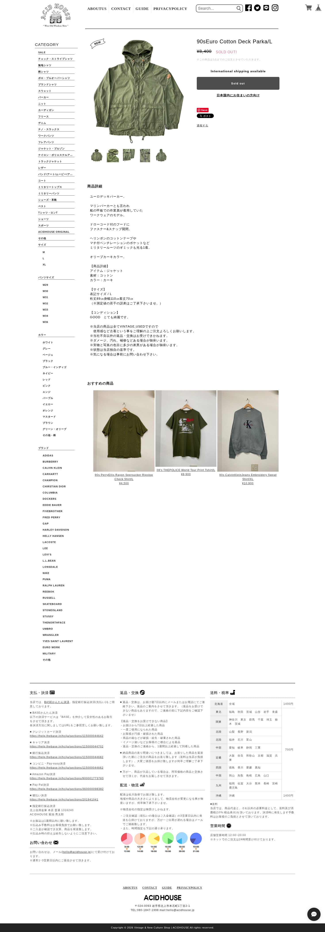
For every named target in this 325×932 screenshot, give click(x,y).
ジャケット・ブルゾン (51, 148)
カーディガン (46, 110)
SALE (42, 52)
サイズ (42, 244)
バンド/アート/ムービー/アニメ (56, 174)
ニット (42, 103)
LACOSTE (49, 542)
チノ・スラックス (48, 129)
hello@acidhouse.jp (77, 852)
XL (44, 264)
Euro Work (51, 647)
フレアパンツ (46, 142)
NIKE (46, 573)
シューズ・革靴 (47, 199)
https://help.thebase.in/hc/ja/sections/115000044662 (66, 767)
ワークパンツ (46, 135)
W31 (45, 297)
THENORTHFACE (54, 622)
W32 (45, 303)
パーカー (43, 97)
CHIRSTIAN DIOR (54, 486)
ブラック (48, 361)
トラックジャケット (50, 161)
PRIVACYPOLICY (170, 9)
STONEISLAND (53, 610)
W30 (45, 291)
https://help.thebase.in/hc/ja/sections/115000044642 (66, 736)
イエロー (48, 404)
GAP (46, 523)
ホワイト (48, 342)
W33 (45, 309)
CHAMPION (50, 480)
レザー (42, 167)
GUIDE (142, 9)
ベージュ (48, 354)
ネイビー (48, 373)
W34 (45, 315)
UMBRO (48, 628)
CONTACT (121, 9)
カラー (42, 335)
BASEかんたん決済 (56, 702)
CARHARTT (50, 474)
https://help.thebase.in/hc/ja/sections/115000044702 (66, 746)
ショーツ (43, 219)
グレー (47, 348)
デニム (42, 123)
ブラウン (48, 422)
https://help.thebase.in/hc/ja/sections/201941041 (64, 799)
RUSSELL (49, 598)
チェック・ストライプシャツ (55, 58)
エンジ (47, 392)
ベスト (42, 206)
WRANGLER (51, 635)
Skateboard (52, 604)
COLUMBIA (50, 492)
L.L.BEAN (49, 560)
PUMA (47, 579)
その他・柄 (49, 435)
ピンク (47, 385)
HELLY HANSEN (53, 536)
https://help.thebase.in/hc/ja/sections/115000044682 (66, 757)
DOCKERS (49, 498)
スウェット (45, 91)
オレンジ (48, 410)
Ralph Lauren (54, 585)
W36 (45, 322)
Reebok (48, 591)
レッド (47, 379)
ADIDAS (48, 455)
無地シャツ (45, 65)
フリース (43, 116)
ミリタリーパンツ (48, 193)
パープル (48, 398)
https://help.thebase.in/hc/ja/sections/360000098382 (67, 789)
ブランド (43, 448)
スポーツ (43, 225)
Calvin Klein (52, 468)
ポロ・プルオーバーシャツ (54, 78)
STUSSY (48, 616)
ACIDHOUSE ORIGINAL (54, 232)
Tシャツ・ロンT (48, 212)
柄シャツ (43, 71)
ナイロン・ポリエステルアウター (56, 155)
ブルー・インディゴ (55, 367)
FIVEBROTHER (53, 511)
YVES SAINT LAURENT (58, 641)
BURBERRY (50, 461)
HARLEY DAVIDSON (56, 529)
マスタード (49, 416)
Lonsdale (50, 567)
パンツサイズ (46, 277)
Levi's (47, 554)
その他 (42, 238)
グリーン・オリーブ (55, 429)
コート (42, 180)
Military (49, 653)
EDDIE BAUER (52, 505)
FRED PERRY (51, 517)
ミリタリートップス (50, 187)
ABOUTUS (97, 9)
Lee (45, 548)
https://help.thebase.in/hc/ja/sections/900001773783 (67, 778)
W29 (45, 285)
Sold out (238, 83)
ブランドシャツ (47, 84)
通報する (202, 125)
